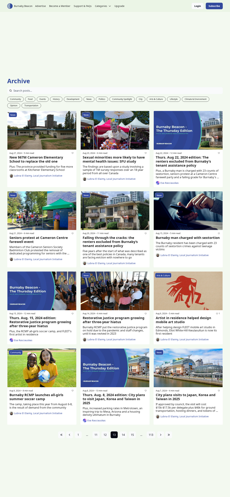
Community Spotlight (122, 99)
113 (151, 435)
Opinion (13, 105)
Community (15, 99)
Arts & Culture (156, 99)
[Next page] (160, 434)
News (89, 99)
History (56, 99)
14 (123, 435)
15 (132, 435)
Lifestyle (174, 99)
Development (73, 99)
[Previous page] (69, 434)
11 (95, 435)
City (140, 99)
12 (105, 435)
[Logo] (10, 6)
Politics (102, 99)
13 (114, 435)
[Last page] (168, 434)
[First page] (61, 434)
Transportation (31, 105)
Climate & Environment (195, 99)
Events (43, 99)
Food (30, 99)
